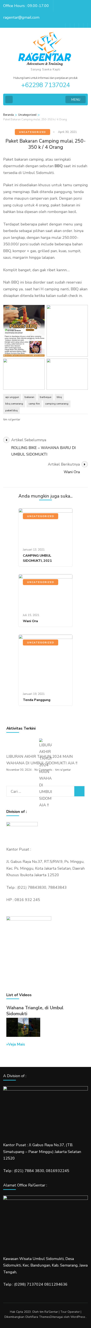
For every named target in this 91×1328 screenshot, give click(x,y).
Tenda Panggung (36, 700)
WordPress (77, 1317)
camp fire (34, 403)
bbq (59, 397)
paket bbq (11, 410)
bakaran (29, 397)
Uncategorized (32, 132)
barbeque (45, 397)
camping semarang (56, 403)
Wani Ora (30, 621)
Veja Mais (16, 1044)
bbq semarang (14, 403)
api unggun (12, 397)
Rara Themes (41, 1317)
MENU (75, 99)
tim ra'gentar (11, 419)
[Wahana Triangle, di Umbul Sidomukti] (23, 1035)
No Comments (43, 770)
